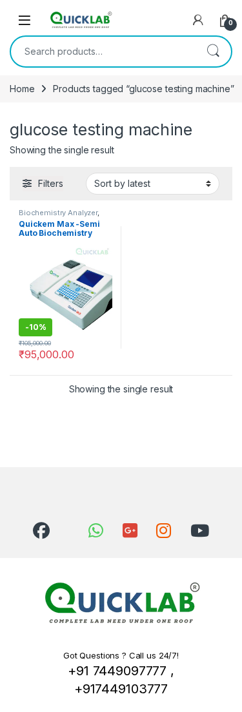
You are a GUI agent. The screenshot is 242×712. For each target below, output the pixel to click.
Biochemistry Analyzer (58, 212)
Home (22, 88)
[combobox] (103, 51)
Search (213, 51)
